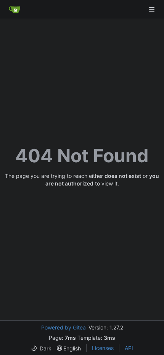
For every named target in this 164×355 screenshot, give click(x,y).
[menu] (41, 348)
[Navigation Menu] (152, 9)
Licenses (103, 348)
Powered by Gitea (63, 327)
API (129, 348)
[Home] (14, 9)
